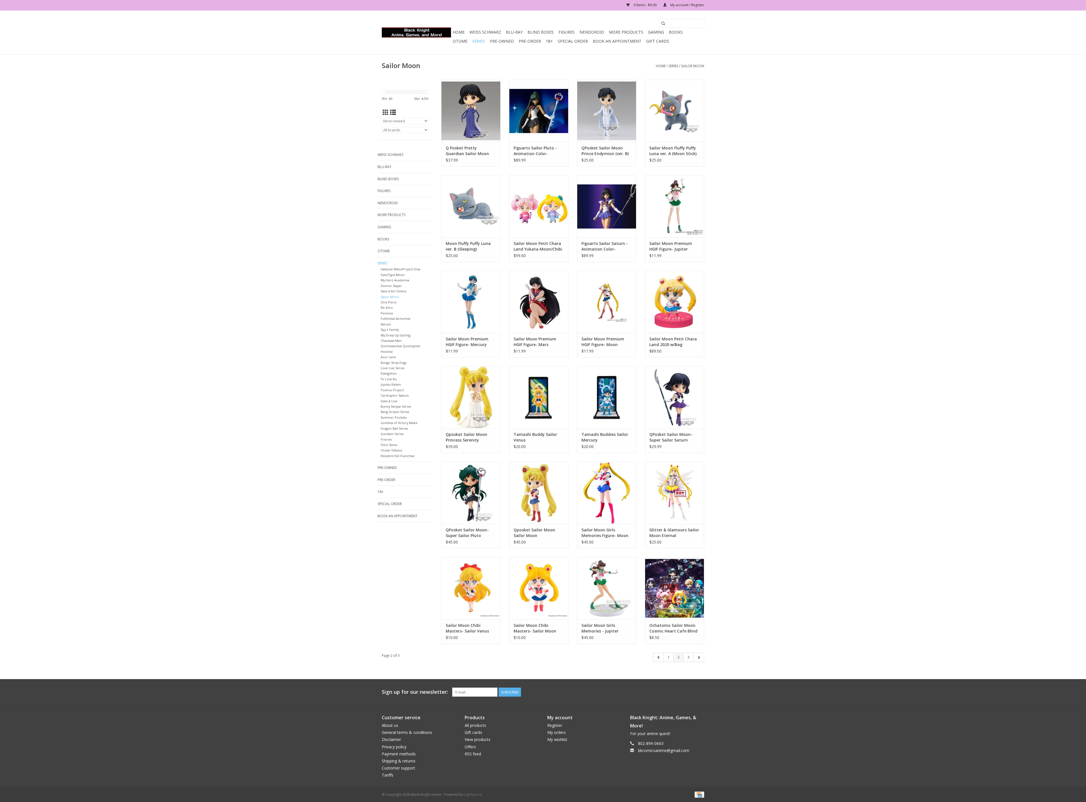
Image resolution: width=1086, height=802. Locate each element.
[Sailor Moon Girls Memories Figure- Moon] (606, 493)
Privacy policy (394, 746)
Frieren (386, 439)
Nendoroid (591, 32)
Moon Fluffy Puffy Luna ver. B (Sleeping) (468, 246)
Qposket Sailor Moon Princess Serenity (466, 437)
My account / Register (686, 5)
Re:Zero (387, 307)
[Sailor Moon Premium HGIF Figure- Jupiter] (674, 206)
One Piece (389, 302)
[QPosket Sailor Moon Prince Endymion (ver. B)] (606, 111)
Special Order (573, 41)
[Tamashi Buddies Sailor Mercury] (606, 397)
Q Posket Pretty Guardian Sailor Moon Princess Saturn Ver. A (467, 151)
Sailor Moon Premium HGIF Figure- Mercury (467, 341)
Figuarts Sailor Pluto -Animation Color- (535, 150)
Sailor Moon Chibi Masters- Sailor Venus (467, 628)
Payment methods (399, 754)
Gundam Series (392, 434)
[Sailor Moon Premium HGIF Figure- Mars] (538, 302)
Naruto (386, 324)
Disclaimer (391, 739)
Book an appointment (617, 41)
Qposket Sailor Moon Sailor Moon (534, 532)
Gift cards (657, 41)
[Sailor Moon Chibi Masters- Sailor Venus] (471, 588)
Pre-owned (502, 41)
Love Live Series (392, 368)
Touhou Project (392, 390)
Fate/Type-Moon (393, 275)
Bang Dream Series (395, 412)
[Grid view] (386, 112)
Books (676, 32)
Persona (387, 313)
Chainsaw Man (391, 340)
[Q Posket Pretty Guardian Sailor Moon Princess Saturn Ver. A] (471, 111)
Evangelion (389, 373)
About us (390, 725)
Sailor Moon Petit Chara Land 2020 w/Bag (673, 341)
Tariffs (387, 775)
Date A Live (389, 401)
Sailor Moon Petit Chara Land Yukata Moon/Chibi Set (538, 246)
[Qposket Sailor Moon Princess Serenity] (471, 397)
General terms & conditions (407, 732)
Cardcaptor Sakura (395, 395)
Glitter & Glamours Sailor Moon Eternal (674, 532)
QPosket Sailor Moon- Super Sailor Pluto (467, 532)
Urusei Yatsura (391, 450)
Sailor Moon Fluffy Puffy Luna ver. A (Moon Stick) (673, 150)
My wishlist (557, 739)
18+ (549, 41)
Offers (470, 746)
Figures (567, 32)
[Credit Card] (698, 794)
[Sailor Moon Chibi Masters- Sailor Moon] (538, 588)
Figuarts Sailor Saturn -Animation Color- (604, 246)
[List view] (393, 112)
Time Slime (389, 445)
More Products (626, 32)
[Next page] (698, 657)
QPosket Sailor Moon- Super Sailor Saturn (670, 437)
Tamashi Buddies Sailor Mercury (604, 437)
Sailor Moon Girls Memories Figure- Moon (604, 532)
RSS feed (473, 754)
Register (554, 725)
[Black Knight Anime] (416, 32)
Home (459, 32)
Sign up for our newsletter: (415, 692)
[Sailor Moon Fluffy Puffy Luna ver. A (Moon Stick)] (674, 111)
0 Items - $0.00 (645, 5)
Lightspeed (473, 794)
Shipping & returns (398, 761)
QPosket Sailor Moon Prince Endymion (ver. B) (605, 150)
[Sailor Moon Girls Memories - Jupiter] (606, 588)
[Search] (663, 23)
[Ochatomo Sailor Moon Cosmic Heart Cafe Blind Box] (674, 588)
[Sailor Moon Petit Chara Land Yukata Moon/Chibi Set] (538, 206)
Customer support (398, 768)
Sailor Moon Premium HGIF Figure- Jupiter (670, 246)
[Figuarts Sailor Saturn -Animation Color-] (606, 206)
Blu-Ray (514, 32)
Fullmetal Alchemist (395, 318)
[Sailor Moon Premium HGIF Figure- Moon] (606, 302)
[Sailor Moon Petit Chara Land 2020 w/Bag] (674, 302)
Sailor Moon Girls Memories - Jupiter (600, 628)
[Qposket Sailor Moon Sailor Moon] (538, 493)
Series (478, 41)
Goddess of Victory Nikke (399, 423)
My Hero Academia (395, 280)
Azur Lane (388, 357)
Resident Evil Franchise (398, 456)
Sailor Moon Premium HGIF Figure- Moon (602, 341)
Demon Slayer (391, 286)
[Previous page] (658, 657)
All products (475, 725)
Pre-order (530, 41)
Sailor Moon (692, 66)
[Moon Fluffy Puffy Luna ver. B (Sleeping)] (471, 206)
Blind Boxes (540, 32)
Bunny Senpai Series (396, 406)
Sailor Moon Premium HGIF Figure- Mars (535, 341)
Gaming (656, 32)
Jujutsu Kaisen (391, 384)
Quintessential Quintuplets (400, 346)
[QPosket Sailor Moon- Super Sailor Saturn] (674, 397)
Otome (460, 41)
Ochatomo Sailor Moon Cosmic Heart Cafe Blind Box (673, 628)
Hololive (387, 351)
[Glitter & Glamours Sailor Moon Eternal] (674, 493)
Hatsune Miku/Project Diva (400, 269)
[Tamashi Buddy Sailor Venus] (538, 397)
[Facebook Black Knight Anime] (699, 692)
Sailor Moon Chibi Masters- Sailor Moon (535, 628)
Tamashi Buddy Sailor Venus (535, 437)
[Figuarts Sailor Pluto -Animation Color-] (538, 111)
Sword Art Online (393, 291)
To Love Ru (389, 379)
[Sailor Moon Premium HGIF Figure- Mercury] (471, 302)
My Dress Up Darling (395, 335)
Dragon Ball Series (394, 428)
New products (477, 739)
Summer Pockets (393, 417)
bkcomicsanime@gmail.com (663, 750)
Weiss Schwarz (485, 32)
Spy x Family (390, 329)
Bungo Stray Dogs (393, 362)
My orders (556, 732)
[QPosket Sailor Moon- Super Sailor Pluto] (471, 493)
